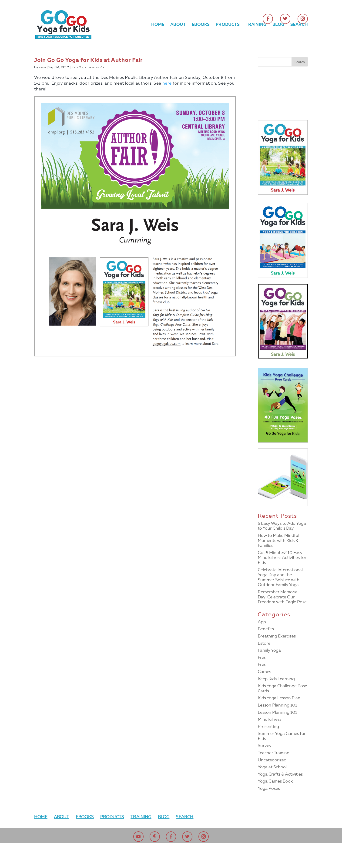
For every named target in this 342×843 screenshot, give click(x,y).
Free (262, 657)
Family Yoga (269, 650)
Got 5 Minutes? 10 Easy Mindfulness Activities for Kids (282, 557)
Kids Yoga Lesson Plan (89, 67)
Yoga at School (272, 767)
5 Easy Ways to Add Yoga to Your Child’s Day (282, 526)
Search (299, 25)
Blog (278, 25)
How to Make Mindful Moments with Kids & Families (278, 540)
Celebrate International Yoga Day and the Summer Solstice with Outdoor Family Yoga (280, 577)
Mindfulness (269, 719)
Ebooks (201, 25)
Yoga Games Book (275, 781)
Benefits (266, 628)
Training (256, 25)
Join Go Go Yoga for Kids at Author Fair (88, 59)
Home (157, 25)
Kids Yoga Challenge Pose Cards (282, 688)
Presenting (268, 726)
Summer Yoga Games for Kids (282, 736)
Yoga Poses (269, 788)
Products (227, 25)
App (262, 621)
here (167, 83)
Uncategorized (272, 760)
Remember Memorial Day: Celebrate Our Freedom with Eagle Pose (282, 596)
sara (42, 67)
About (178, 25)
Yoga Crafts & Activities (280, 774)
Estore (264, 643)
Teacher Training (273, 752)
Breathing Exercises (277, 636)
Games (264, 671)
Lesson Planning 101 (277, 705)
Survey (265, 745)
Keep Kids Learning (276, 678)
